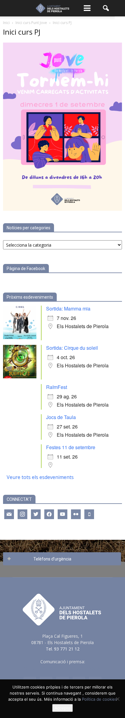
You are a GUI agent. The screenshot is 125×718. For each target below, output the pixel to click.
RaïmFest (56, 386)
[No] (117, 699)
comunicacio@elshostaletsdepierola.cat (62, 668)
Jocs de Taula (61, 417)
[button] (106, 8)
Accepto (62, 708)
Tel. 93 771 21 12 (62, 649)
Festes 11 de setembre (70, 447)
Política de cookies (99, 699)
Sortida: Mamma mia (68, 308)
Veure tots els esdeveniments (40, 477)
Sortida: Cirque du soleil (72, 347)
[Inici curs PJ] (62, 209)
